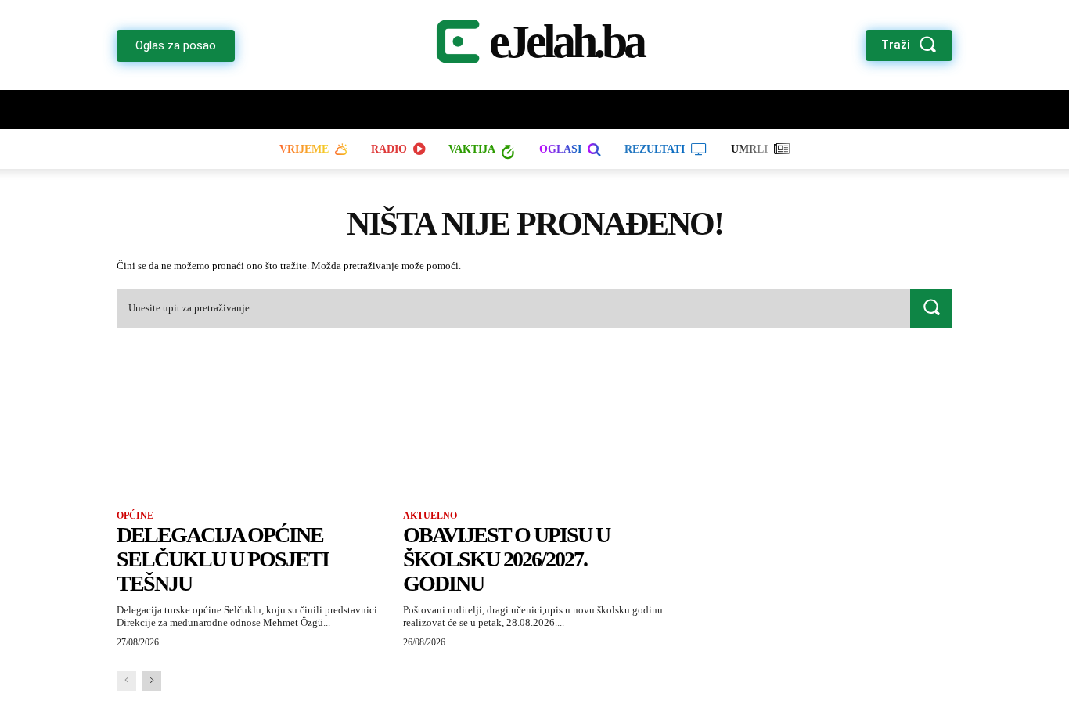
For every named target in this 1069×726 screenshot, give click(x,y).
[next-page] (151, 681)
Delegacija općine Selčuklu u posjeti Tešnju (223, 559)
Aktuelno (430, 515)
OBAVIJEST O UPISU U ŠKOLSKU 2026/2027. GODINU (506, 559)
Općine (135, 515)
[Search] (931, 308)
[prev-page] (126, 681)
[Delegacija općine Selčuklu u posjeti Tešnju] (248, 428)
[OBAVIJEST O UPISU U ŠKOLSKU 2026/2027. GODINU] (534, 428)
